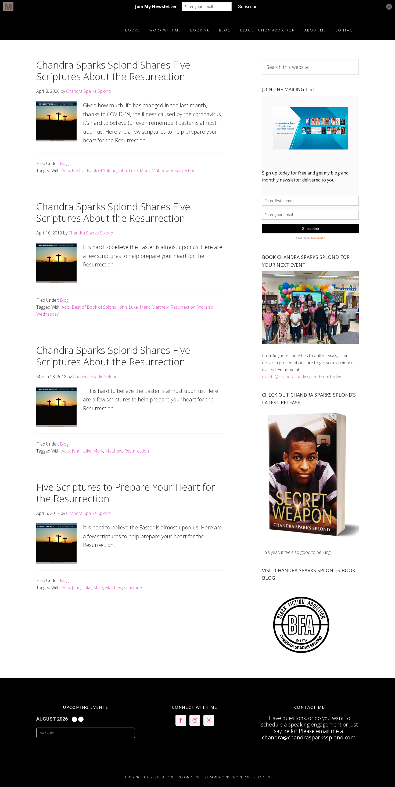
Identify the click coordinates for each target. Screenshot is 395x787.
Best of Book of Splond (94, 170)
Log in (264, 777)
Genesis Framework (210, 777)
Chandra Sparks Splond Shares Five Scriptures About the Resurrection (113, 70)
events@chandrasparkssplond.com (295, 377)
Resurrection (183, 170)
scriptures (133, 587)
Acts (66, 170)
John (122, 170)
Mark (145, 170)
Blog (64, 163)
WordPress (243, 777)
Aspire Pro (172, 777)
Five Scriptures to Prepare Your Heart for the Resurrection (125, 492)
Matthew (160, 170)
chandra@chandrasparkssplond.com (309, 737)
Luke (133, 170)
